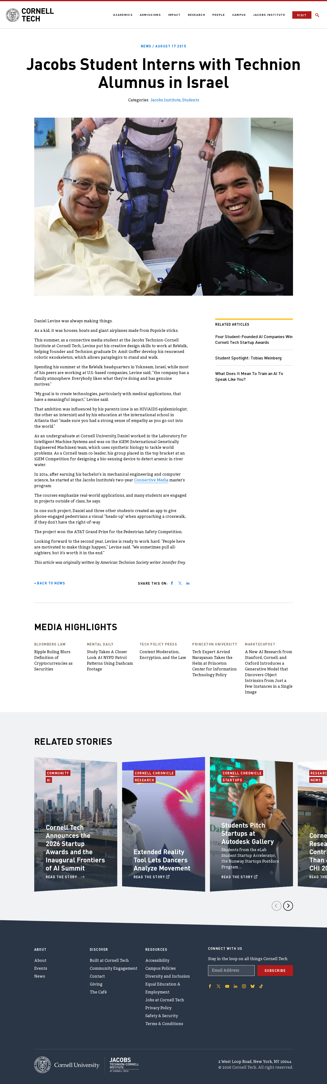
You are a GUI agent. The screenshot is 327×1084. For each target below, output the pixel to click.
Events (40, 968)
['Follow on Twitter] (218, 986)
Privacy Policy (158, 1008)
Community (59, 773)
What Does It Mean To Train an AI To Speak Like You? (249, 376)
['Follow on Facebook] (210, 986)
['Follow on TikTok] (261, 986)
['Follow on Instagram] (244, 986)
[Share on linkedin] (187, 583)
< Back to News (49, 583)
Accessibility (157, 960)
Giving (96, 984)
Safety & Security (161, 1016)
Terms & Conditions (164, 1024)
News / (163, 46)
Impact (174, 15)
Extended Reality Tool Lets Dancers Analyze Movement (162, 859)
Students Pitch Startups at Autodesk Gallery (247, 833)
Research (196, 15)
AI (49, 780)
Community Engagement (113, 968)
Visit (302, 15)
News (316, 780)
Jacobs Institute (269, 15)
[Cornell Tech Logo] (30, 15)
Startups (233, 780)
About (40, 960)
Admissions (150, 15)
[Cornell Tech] (69, 1064)
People (218, 15)
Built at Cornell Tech (109, 960)
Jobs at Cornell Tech (164, 1000)
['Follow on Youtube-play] (227, 986)
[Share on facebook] (172, 583)
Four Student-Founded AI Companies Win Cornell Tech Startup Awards (254, 339)
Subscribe (275, 970)
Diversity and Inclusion (167, 976)
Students (190, 100)
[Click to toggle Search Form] (317, 15)
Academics (123, 15)
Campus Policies (160, 968)
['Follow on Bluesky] (252, 986)
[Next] (288, 906)
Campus (239, 15)
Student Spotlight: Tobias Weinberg (248, 357)
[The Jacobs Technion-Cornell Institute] (122, 1065)
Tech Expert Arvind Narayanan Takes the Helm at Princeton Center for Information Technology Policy (214, 664)
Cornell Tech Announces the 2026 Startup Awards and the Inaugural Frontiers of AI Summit (75, 847)
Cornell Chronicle (154, 773)
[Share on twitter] (180, 583)
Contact (97, 976)
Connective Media (151, 480)
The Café (98, 992)
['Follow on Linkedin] (235, 986)
